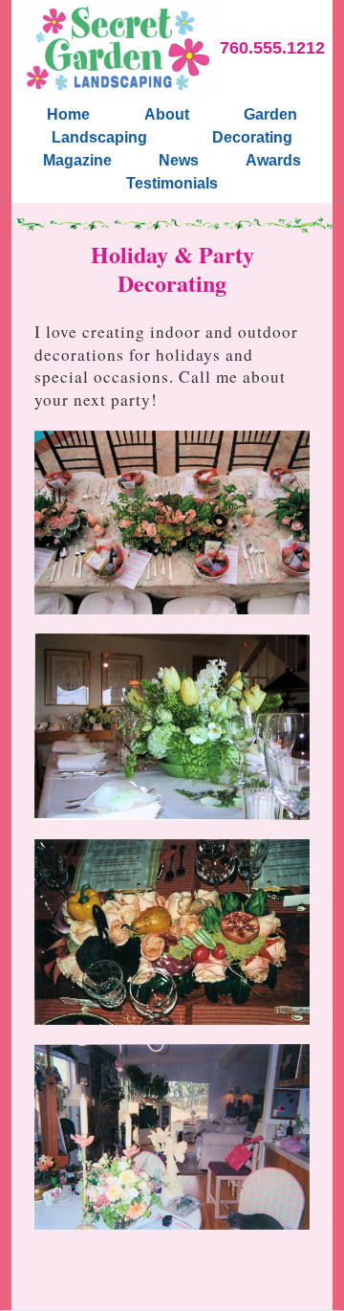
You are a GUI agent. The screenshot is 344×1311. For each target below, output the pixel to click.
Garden (270, 114)
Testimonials (172, 183)
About (166, 114)
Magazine (77, 160)
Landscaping (99, 137)
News (179, 160)
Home (68, 114)
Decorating (252, 137)
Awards (273, 160)
